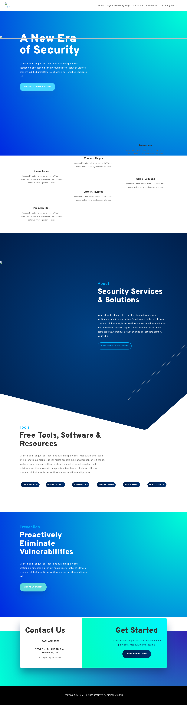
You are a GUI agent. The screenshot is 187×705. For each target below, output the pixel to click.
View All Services (33, 587)
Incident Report (132, 485)
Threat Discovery (30, 485)
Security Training (106, 485)
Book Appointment (136, 654)
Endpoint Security (55, 485)
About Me (138, 6)
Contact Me (151, 6)
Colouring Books (169, 6)
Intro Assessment (157, 485)
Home (100, 6)
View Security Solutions (114, 346)
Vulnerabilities (81, 485)
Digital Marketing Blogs (118, 6)
